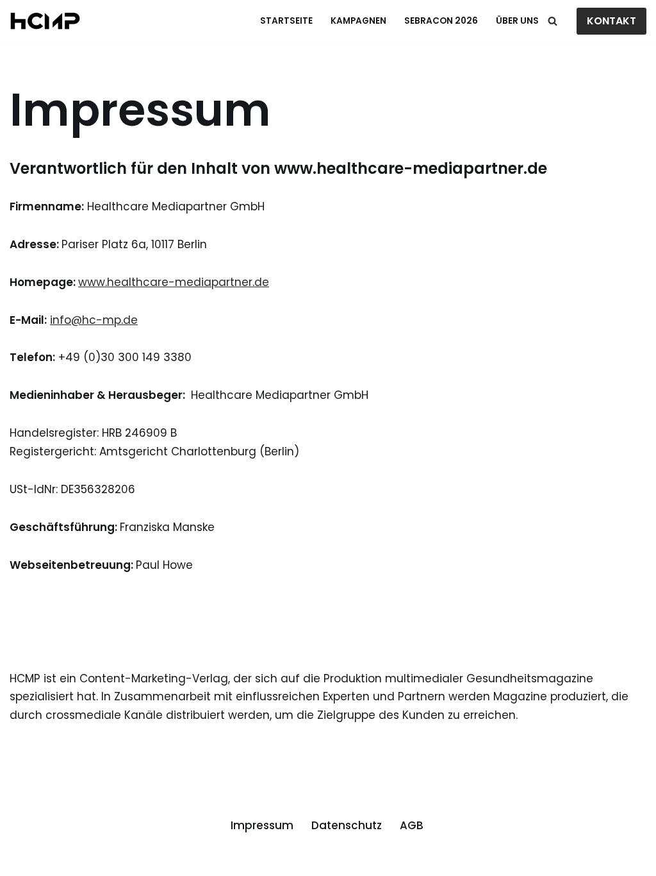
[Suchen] (552, 21)
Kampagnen (358, 21)
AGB (411, 825)
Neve (24, 858)
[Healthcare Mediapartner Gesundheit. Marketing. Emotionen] (45, 20)
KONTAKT (611, 20)
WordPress (164, 858)
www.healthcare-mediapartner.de (173, 282)
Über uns (517, 21)
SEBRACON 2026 (441, 21)
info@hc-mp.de (94, 320)
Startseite (286, 21)
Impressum (262, 825)
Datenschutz (346, 825)
